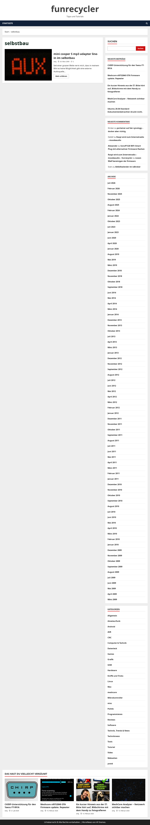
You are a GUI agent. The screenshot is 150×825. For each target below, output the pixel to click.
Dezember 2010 (115, 484)
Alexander (112, 146)
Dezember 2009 (115, 550)
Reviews (111, 719)
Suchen (112, 41)
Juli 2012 (111, 380)
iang (55, 62)
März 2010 (112, 533)
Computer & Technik (117, 643)
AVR (109, 632)
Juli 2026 (111, 183)
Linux (110, 681)
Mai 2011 (112, 457)
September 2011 (115, 435)
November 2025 (115, 194)
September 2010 (115, 500)
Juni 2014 (112, 292)
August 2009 (113, 572)
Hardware (112, 670)
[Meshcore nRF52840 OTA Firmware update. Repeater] (57, 790)
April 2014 (112, 303)
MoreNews (87, 822)
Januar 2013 (113, 353)
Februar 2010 (114, 539)
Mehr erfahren (62, 76)
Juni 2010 (112, 517)
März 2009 (112, 599)
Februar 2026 (114, 188)
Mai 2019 (112, 259)
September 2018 (115, 287)
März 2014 (112, 309)
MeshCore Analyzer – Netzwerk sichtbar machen (128, 806)
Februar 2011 (114, 473)
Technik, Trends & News (119, 730)
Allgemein (112, 615)
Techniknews (114, 736)
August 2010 (113, 506)
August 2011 (113, 440)
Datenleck (112, 648)
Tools (110, 741)
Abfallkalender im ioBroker (128, 166)
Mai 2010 (112, 522)
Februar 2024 (114, 210)
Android (111, 626)
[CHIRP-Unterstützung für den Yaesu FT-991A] (21, 790)
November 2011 (115, 424)
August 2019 (113, 254)
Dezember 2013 (115, 320)
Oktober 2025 (114, 199)
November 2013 (115, 325)
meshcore (112, 692)
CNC (109, 637)
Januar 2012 (113, 413)
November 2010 (115, 490)
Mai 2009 (112, 588)
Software (112, 725)
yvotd (110, 763)
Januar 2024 (113, 216)
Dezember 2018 (115, 270)
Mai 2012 (112, 391)
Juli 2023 (111, 227)
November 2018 (115, 276)
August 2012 (113, 375)
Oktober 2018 (114, 281)
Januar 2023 (113, 232)
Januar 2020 (113, 248)
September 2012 (115, 369)
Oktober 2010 (114, 495)
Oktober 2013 (114, 331)
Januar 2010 (113, 544)
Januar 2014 (113, 314)
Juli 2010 (111, 512)
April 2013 (112, 342)
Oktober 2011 (114, 429)
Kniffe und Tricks (115, 676)
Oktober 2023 (114, 221)
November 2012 (115, 364)
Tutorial (111, 747)
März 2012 (112, 402)
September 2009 (115, 566)
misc (110, 703)
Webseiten (112, 758)
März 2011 (112, 468)
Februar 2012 (114, 407)
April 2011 (112, 462)
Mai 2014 (112, 298)
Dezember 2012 (115, 358)
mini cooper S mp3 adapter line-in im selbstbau (28, 65)
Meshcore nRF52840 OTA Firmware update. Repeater (54, 806)
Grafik (110, 659)
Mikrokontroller (115, 697)
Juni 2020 (112, 238)
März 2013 (112, 347)
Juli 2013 (111, 336)
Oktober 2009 (114, 561)
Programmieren (115, 714)
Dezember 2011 (115, 418)
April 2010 (112, 528)
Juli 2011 (111, 446)
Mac (109, 687)
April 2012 (112, 396)
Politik (111, 709)
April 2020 (112, 243)
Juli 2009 (111, 577)
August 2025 (113, 205)
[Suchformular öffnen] (147, 23)
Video (110, 752)
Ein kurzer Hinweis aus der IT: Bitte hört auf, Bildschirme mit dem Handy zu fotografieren (126, 88)
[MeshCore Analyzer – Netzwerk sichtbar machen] (128, 790)
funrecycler (75, 8)
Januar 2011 (113, 479)
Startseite (7, 23)
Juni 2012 (112, 385)
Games (111, 654)
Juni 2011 (112, 451)
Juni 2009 (112, 583)
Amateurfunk (114, 621)
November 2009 (115, 555)
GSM (110, 665)
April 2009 (112, 594)
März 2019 (112, 265)
